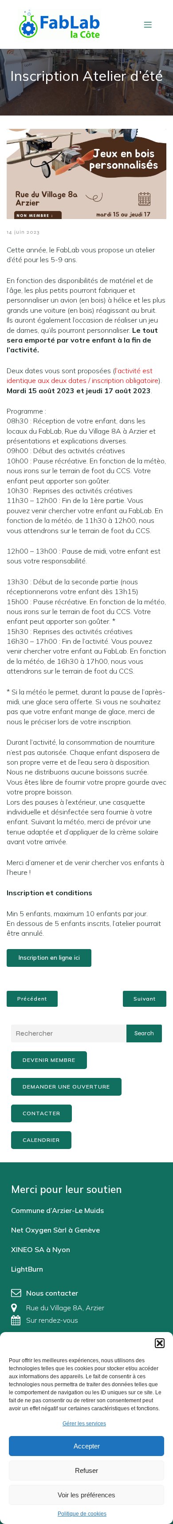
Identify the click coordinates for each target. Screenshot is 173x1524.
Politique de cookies (82, 1514)
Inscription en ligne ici (49, 957)
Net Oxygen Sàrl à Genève (55, 1229)
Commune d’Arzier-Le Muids (57, 1210)
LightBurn (27, 1269)
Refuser (86, 1470)
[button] (159, 1343)
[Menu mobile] (147, 24)
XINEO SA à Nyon (40, 1249)
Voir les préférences (86, 1495)
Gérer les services (84, 1423)
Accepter (87, 1446)
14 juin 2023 (23, 232)
